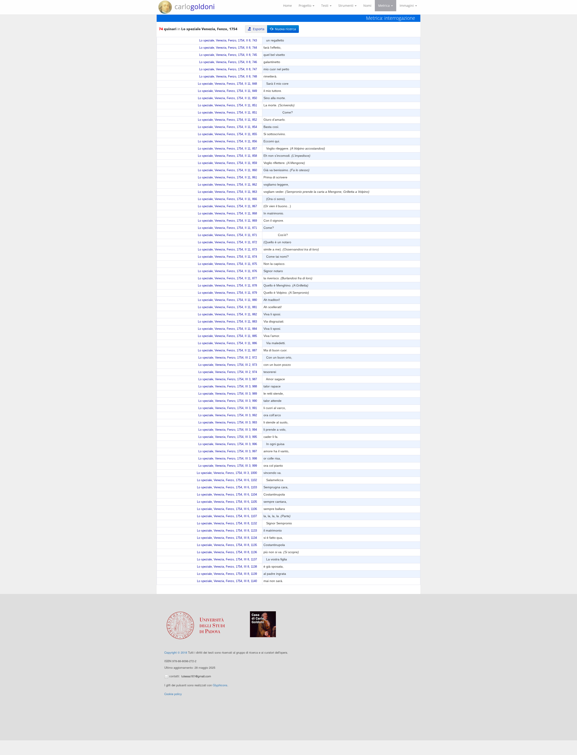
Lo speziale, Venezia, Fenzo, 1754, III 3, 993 (227, 422)
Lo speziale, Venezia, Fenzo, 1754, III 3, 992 (227, 415)
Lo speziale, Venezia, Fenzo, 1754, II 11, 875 (227, 264)
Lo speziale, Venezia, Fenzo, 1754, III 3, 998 (227, 458)
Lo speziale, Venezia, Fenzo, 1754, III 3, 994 (227, 429)
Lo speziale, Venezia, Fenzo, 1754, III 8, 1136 (227, 552)
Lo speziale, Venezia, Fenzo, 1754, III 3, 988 (227, 386)
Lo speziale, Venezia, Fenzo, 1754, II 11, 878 (227, 285)
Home (287, 5)
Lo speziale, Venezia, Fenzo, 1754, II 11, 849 (227, 91)
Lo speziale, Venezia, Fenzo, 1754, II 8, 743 (228, 40)
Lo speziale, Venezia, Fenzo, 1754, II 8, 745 (228, 55)
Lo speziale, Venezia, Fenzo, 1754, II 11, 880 (227, 300)
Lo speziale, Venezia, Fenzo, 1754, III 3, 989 (227, 393)
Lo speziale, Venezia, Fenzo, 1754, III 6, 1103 (227, 487)
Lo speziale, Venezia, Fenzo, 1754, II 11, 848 (227, 83)
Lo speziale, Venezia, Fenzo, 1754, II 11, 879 (227, 292)
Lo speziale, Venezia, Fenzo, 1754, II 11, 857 (227, 148)
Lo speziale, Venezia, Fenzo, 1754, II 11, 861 (227, 177)
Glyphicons (220, 685)
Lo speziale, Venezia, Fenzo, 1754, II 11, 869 (227, 220)
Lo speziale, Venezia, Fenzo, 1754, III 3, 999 (227, 465)
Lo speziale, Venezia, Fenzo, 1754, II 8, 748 (228, 76)
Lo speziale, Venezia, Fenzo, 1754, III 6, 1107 (227, 516)
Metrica (384, 5)
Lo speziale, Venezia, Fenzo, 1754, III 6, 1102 (227, 480)
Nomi (367, 5)
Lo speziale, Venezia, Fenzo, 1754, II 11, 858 (227, 155)
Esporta (257, 29)
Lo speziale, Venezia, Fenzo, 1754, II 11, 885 (227, 336)
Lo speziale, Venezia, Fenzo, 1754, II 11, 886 (227, 343)
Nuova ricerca (284, 29)
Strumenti (346, 5)
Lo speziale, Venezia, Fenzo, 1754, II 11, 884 (227, 328)
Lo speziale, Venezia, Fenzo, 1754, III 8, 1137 (227, 559)
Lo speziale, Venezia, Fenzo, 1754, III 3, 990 (227, 401)
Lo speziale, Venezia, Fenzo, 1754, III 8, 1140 (227, 581)
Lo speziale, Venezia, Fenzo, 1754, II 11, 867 (227, 206)
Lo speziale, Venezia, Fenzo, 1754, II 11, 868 (227, 213)
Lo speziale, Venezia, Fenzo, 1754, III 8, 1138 (227, 566)
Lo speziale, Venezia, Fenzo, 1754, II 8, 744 (228, 47)
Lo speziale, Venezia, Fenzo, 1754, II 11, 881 (227, 307)
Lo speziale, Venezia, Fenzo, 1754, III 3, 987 (227, 379)
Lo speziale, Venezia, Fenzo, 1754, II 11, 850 (227, 98)
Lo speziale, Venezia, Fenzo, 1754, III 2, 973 (227, 364)
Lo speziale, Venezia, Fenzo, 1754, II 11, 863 (227, 191)
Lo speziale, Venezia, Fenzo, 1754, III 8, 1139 (227, 573)
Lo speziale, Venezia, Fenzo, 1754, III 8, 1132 (227, 523)
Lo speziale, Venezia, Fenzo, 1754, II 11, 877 (227, 278)
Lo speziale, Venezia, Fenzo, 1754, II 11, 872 (227, 242)
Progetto (305, 5)
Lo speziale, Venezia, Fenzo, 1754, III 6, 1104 (227, 494)
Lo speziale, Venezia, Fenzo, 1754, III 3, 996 (227, 444)
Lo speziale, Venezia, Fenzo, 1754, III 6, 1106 (227, 509)
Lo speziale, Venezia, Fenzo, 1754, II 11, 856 (227, 141)
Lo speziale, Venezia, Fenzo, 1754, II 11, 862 (227, 184)
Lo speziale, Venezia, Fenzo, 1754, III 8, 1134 (227, 537)
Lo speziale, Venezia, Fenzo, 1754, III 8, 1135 (227, 545)
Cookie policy (173, 694)
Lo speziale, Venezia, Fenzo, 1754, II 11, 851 (227, 105)
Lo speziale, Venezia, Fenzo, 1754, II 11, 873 (227, 249)
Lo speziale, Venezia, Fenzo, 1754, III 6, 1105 (227, 501)
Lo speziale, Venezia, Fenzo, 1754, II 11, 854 (227, 127)
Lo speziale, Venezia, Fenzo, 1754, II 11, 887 (227, 350)
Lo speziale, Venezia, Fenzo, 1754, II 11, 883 (227, 321)
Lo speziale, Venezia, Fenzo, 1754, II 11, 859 (227, 163)
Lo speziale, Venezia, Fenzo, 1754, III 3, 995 (227, 437)
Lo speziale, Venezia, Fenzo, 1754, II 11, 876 (227, 271)
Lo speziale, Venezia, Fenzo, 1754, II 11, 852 (227, 119)
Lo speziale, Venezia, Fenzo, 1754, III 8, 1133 (227, 530)
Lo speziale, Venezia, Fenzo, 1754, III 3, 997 (227, 451)
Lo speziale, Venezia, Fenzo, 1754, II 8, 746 (228, 62)
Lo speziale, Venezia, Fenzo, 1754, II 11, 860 (227, 170)
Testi (325, 5)
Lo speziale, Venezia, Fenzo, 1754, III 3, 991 (227, 408)
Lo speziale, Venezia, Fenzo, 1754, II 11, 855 (227, 134)
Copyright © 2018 (175, 652)
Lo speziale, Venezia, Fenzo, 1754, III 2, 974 (227, 372)
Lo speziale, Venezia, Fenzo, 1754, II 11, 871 (227, 228)
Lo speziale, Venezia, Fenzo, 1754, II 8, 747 (228, 69)
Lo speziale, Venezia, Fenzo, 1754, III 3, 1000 (227, 473)
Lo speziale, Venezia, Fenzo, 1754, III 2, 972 (227, 357)
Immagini (407, 5)
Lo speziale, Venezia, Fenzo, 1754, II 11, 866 (227, 199)
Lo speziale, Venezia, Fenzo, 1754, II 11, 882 (227, 314)
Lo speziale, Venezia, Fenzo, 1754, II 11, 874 (227, 256)
